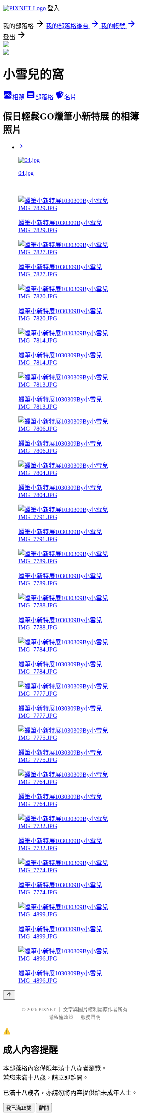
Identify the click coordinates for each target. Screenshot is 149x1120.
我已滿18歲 (18, 1108)
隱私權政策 (61, 1017)
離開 (44, 1108)
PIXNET (47, 1009)
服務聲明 (90, 1017)
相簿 (19, 97)
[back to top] (9, 995)
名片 (70, 97)
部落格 (45, 97)
